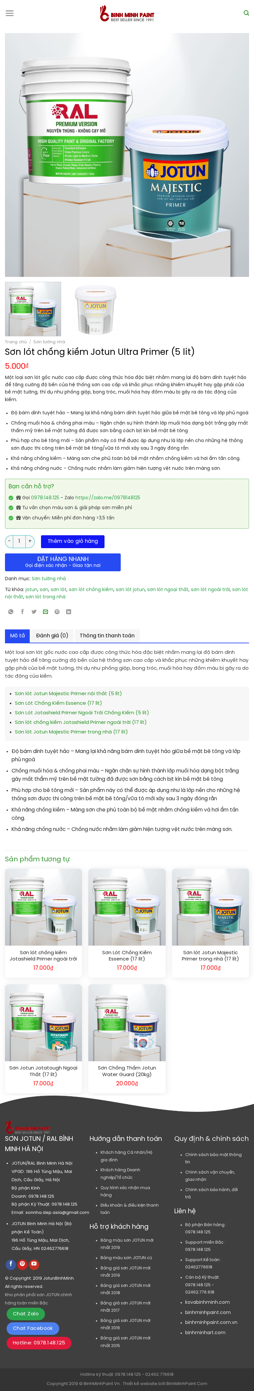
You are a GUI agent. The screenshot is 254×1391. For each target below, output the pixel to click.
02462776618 (54, 1248)
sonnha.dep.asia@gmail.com (57, 1212)
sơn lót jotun (130, 589)
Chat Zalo (26, 1314)
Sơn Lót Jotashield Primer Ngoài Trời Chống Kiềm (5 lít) (82, 713)
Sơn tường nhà (49, 342)
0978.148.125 (45, 498)
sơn (44, 589)
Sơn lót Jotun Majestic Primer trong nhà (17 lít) (71, 732)
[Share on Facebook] (22, 613)
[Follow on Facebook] (11, 1264)
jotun (31, 589)
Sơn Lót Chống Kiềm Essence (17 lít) (58, 703)
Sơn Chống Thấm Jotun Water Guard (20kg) (127, 1071)
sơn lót (58, 589)
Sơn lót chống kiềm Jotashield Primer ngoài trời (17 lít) (81, 722)
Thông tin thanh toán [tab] (107, 636)
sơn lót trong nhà (45, 597)
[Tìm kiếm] (246, 13)
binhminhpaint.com (208, 1312)
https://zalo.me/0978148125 (107, 498)
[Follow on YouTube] (34, 1264)
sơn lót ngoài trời (210, 589)
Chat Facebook (33, 1328)
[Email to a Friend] (45, 613)
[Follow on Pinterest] (22, 1264)
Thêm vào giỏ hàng (73, 541)
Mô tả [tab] (17, 636)
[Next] (219, 155)
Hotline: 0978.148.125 (39, 1343)
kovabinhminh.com (207, 1302)
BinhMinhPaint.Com (186, 1384)
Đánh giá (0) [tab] (52, 636)
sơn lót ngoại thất (168, 589)
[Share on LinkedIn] (69, 613)
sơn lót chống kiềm (91, 589)
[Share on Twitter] (34, 613)
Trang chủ (16, 342)
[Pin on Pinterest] (57, 613)
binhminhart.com (205, 1333)
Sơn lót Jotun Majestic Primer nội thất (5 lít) (68, 693)
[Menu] (10, 13)
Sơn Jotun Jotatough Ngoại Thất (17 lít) (43, 1071)
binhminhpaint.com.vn (211, 1322)
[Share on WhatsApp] (11, 613)
